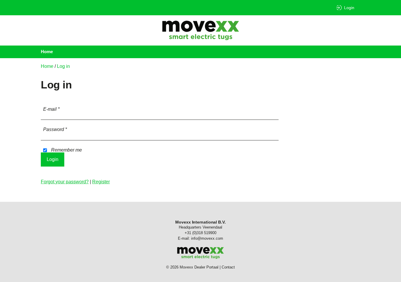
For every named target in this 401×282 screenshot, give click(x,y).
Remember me (66, 149)
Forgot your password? (65, 181)
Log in (63, 66)
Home (47, 51)
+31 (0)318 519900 (200, 233)
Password (55, 129)
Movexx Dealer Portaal (200, 30)
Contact (228, 267)
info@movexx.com (207, 238)
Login (349, 7)
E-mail (51, 109)
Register (101, 181)
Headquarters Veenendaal (200, 227)
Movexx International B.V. (200, 222)
